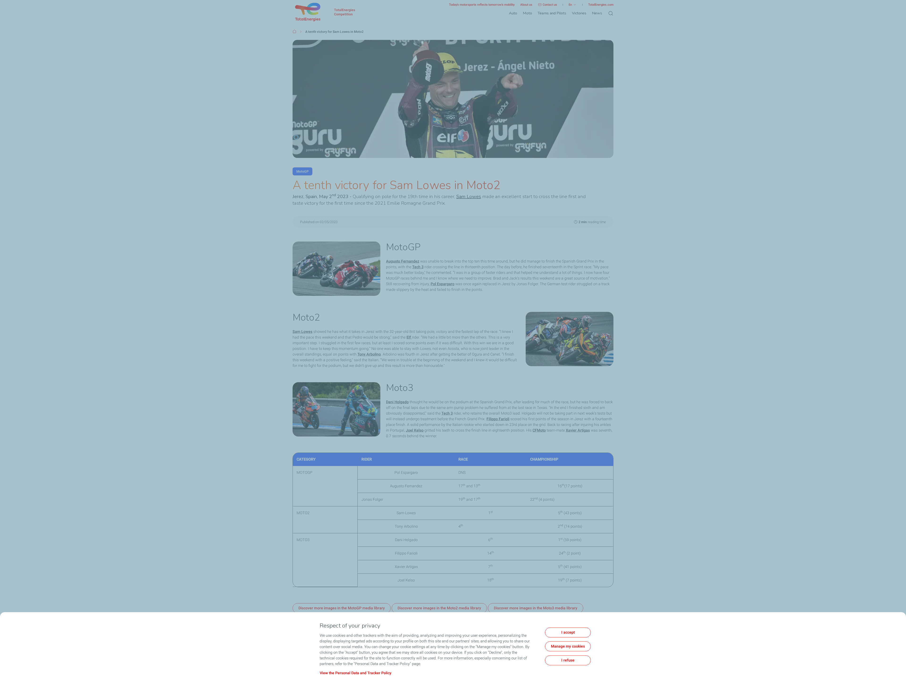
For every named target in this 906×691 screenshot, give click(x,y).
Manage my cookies (568, 646)
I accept (568, 632)
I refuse (568, 660)
